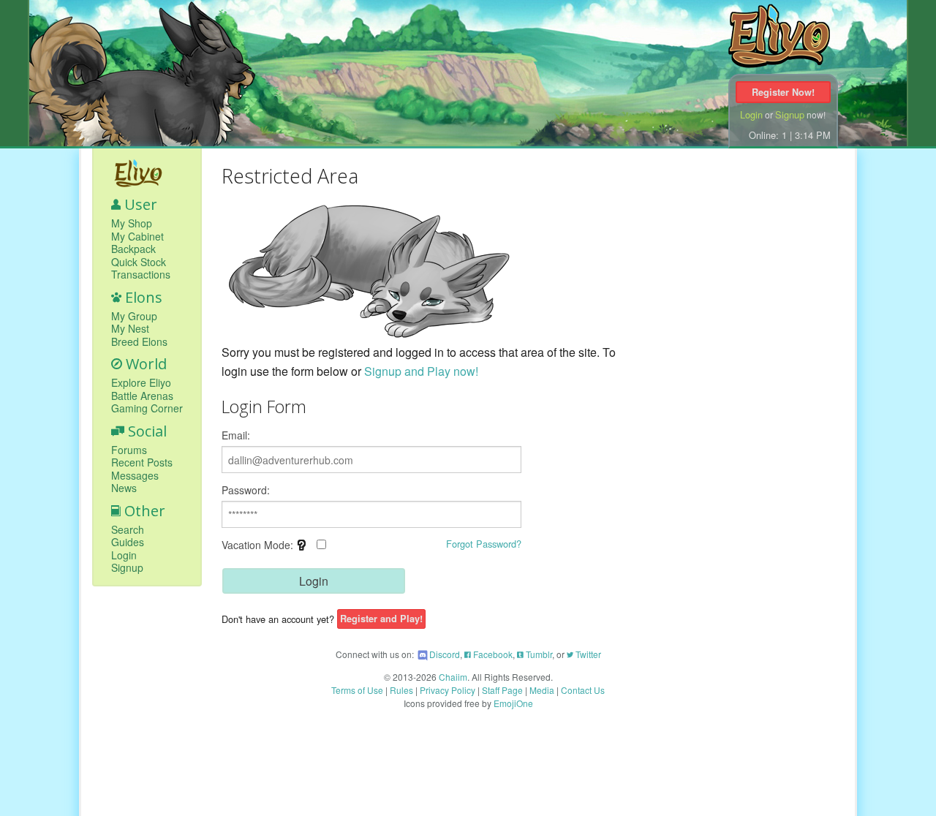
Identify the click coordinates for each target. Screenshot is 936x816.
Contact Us (583, 690)
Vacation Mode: (274, 550)
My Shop (131, 223)
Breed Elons (139, 342)
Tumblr (538, 654)
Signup (789, 114)
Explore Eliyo (141, 383)
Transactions (140, 275)
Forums (129, 450)
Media (541, 690)
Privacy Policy (447, 690)
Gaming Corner (147, 408)
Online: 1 (768, 135)
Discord (444, 654)
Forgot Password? (483, 544)
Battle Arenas (142, 396)
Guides (127, 542)
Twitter (587, 654)
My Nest (130, 329)
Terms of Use (357, 690)
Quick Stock (138, 262)
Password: (246, 490)
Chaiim (453, 676)
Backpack (133, 249)
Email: (236, 435)
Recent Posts (142, 462)
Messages (135, 476)
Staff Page (502, 690)
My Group (134, 316)
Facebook (492, 654)
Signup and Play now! (421, 371)
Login (751, 114)
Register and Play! (381, 619)
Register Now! (783, 92)
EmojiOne (513, 703)
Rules (401, 690)
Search (127, 530)
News (124, 488)
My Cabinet (137, 236)
